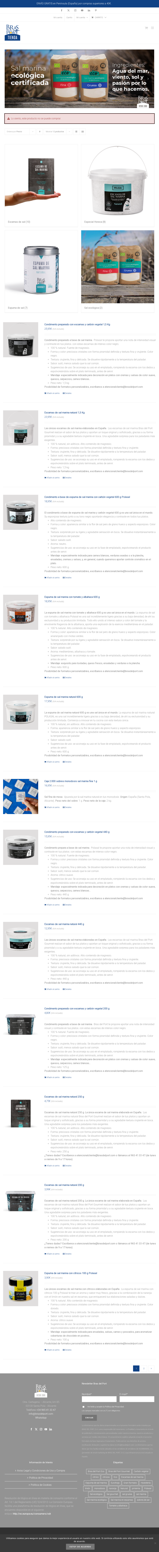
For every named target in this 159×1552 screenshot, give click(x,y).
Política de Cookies (41, 1484)
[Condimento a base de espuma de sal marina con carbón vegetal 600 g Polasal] (20, 512)
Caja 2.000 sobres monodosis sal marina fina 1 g (70, 781)
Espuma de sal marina (96, 1483)
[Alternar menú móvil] (152, 27)
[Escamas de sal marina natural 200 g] (20, 1200)
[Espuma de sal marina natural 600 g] (20, 712)
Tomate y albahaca (118, 1505)
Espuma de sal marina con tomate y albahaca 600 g (72, 597)
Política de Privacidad (114, 1406)
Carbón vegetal (141, 1471)
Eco (115, 1477)
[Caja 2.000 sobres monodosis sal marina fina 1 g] (20, 796)
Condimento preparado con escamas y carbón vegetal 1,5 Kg (77, 324)
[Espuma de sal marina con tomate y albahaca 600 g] (20, 612)
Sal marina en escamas (122, 1500)
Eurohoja (115, 1483)
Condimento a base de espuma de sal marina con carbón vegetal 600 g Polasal (87, 497)
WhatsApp (41, 1417)
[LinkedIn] (50, 1429)
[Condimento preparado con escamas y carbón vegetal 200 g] (20, 1023)
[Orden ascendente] (40, 132)
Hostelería (146, 1483)
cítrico (96, 1477)
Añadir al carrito (53, 393)
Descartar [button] (117, 3)
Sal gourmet (112, 1494)
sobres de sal (143, 1500)
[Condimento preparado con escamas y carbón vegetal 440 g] (20, 847)
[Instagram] (41, 1429)
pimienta (136, 1488)
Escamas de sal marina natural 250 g (64, 1096)
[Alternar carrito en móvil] (146, 27)
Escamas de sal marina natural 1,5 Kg (64, 412)
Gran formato (130, 1483)
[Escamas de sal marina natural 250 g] (20, 1112)
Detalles (68, 393)
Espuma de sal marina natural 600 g (63, 696)
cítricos (106, 1477)
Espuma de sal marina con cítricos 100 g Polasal (70, 1273)
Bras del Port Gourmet (119, 1471)
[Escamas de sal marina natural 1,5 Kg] (20, 427)
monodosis (99, 1488)
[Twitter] (36, 1429)
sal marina (141, 1494)
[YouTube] (46, 1429)
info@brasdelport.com (41, 1413)
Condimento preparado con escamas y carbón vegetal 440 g (76, 831)
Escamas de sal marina (132, 1477)
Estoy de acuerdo (80, 1546)
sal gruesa (127, 1494)
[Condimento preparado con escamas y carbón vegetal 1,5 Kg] (20, 339)
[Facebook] (31, 1429)
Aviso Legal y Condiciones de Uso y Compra (41, 1470)
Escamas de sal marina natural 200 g (64, 1185)
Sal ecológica (96, 1494)
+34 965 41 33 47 (46, 1409)
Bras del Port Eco (96, 1471)
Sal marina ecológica (97, 1500)
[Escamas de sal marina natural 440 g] (20, 939)
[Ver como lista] (83, 132)
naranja (112, 1488)
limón (87, 1488)
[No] (155, 1543)
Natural (124, 1488)
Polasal (147, 1488)
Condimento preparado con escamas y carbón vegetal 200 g (76, 1008)
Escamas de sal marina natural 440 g (64, 924)
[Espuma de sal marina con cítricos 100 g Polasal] (20, 1288)
